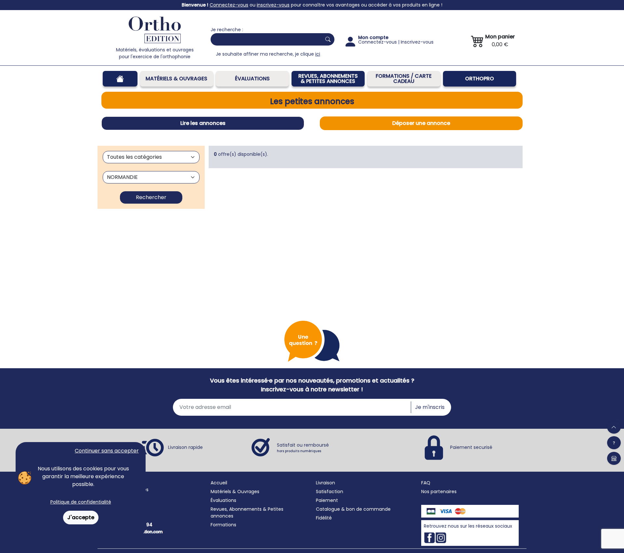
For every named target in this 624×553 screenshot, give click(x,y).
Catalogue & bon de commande (353, 509)
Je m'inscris (430, 407)
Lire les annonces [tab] (203, 123)
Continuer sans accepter (107, 450)
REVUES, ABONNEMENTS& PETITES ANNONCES (328, 78)
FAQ (425, 482)
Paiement (327, 500)
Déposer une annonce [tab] (421, 123)
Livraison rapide (185, 447)
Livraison (325, 482)
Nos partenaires (439, 491)
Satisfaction (329, 491)
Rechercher (151, 197)
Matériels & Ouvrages (176, 78)
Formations (223, 524)
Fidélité (324, 518)
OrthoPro (479, 78)
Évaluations (252, 78)
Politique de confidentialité (80, 502)
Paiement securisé (471, 447)
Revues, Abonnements (236, 509)
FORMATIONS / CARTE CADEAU (404, 78)
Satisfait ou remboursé (303, 447)
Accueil (219, 482)
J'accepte (80, 517)
